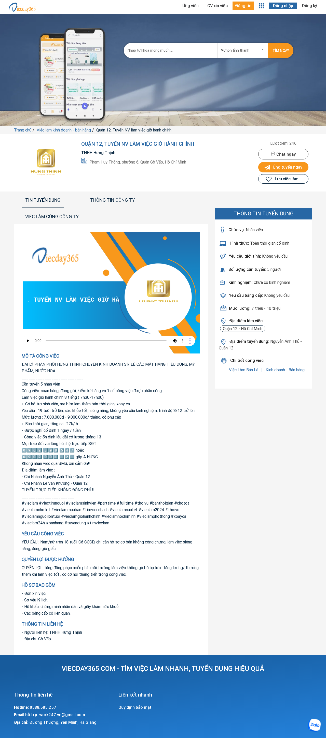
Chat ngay (285, 154)
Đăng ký (309, 5)
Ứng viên (190, 5)
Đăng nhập (283, 5)
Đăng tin (243, 5)
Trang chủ (22, 129)
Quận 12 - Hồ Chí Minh (242, 328)
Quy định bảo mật (135, 707)
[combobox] (243, 48)
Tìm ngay (281, 50)
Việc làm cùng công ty (52, 216)
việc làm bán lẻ (244, 369)
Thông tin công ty (112, 200)
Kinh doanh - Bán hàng (285, 369)
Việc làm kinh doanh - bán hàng (64, 129)
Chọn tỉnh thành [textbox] (235, 50)
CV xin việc (217, 5)
